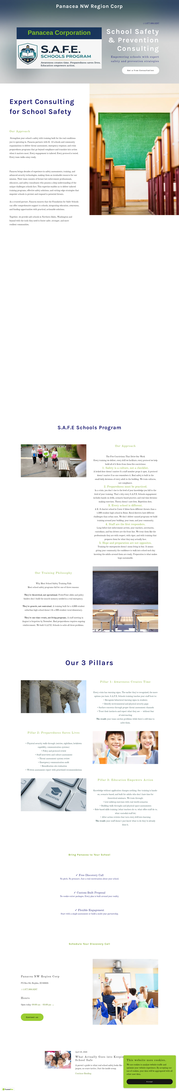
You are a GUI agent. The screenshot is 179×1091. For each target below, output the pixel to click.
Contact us (32, 1017)
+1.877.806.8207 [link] (151, 23)
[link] (89, 7)
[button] (52, 1005)
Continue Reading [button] (83, 1074)
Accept (149, 1081)
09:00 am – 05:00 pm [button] (41, 1005)
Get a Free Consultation (140, 70)
